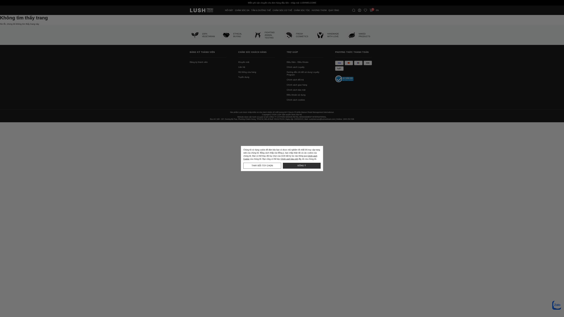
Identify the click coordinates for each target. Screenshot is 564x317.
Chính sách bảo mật (289, 159)
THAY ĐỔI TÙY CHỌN (262, 165)
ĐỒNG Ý (302, 165)
